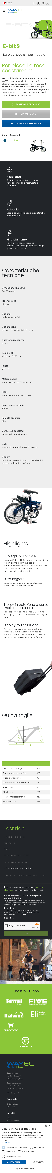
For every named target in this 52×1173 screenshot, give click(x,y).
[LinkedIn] (47, 3)
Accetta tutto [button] (13, 1162)
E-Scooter (11, 1107)
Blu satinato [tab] (13, 140)
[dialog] (26, 1148)
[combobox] (46, 1125)
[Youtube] (38, 3)
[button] (5, 11)
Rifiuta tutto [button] (39, 1162)
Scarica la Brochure (27, 104)
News (9, 1118)
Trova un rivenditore (27, 123)
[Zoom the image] (14, 1000)
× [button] (49, 1126)
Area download (13, 1121)
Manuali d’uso (27, 114)
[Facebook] (34, 3)
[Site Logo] (15, 11)
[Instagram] (43, 3)
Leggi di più (6, 1142)
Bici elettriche (12, 1104)
